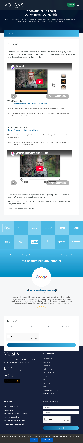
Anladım (33, 439)
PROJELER (47, 362)
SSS (45, 376)
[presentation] (28, 290)
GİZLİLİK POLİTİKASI (51, 390)
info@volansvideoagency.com (17, 370)
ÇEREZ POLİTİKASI (50, 393)
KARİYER (47, 383)
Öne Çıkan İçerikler (12, 417)
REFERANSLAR (49, 373)
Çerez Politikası (47, 439)
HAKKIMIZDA (48, 359)
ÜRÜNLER (47, 366)
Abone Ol (61, 428)
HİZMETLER (48, 369)
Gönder (41, 345)
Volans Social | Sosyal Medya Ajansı (18, 421)
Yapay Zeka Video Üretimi (14, 424)
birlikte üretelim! (30, 208)
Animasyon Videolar (12, 410)
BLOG (46, 380)
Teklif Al (71, 5)
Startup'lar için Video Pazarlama (16, 414)
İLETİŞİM (47, 386)
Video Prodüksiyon (12, 407)
